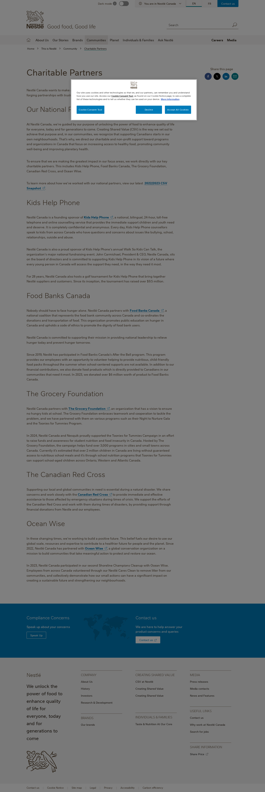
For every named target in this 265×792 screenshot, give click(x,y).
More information (170, 99)
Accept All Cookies (178, 109)
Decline (149, 109)
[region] (134, 99)
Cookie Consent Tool (90, 109)
